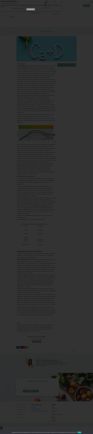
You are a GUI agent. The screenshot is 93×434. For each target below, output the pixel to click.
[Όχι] (91, 432)
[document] (46, 217)
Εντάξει (79, 432)
